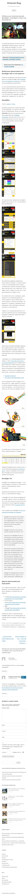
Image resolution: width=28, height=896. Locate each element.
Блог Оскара (5, 855)
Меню (14, 10)
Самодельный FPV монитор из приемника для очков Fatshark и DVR (17, 819)
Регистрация (5, 876)
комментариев (6, 882)
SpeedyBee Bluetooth (10, 376)
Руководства (18, 625)
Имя (3, 725)
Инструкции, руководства (8, 785)
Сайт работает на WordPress (8, 893)
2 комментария (21, 626)
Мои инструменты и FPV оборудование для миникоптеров (16, 789)
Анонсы (4, 854)
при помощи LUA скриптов (12, 81)
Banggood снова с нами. (8, 844)
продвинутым (13, 626)
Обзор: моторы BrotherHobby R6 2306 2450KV (7, 639)
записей (5, 880)
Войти (3, 878)
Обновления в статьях (7, 859)
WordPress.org (5, 883)
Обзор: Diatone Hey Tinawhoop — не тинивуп (13, 841)
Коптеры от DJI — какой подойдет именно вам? (13, 842)
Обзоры (8, 625)
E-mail (4, 731)
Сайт (3, 737)
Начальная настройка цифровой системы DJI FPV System (16, 812)
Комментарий (5, 708)
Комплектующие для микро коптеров (11, 779)
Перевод (12, 625)
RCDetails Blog (14, 3)
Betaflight (7, 626)
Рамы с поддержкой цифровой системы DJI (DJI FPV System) (16, 804)
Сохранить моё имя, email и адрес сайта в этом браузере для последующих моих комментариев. (13, 746)
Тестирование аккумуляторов (9, 867)
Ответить (4, 671)
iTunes (13, 104)
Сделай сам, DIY (5, 865)
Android (9, 104)
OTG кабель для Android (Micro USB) (14, 377)
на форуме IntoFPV (20, 505)
